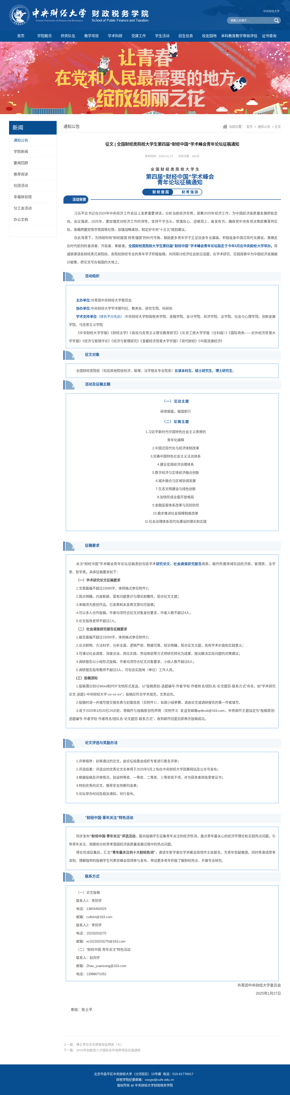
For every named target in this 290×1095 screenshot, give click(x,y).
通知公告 (21, 140)
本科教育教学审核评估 (239, 36)
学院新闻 (21, 152)
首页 (20, 36)
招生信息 (186, 36)
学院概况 (44, 36)
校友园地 (209, 36)
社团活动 (21, 186)
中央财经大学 (271, 11)
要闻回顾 (21, 163)
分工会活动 (23, 208)
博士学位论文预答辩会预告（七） (100, 1044)
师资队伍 (68, 36)
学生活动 (162, 36)
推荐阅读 (21, 174)
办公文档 (21, 219)
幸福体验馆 (23, 197)
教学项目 (91, 36)
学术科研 (115, 36)
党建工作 (138, 36)
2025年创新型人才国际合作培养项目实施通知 (108, 1050)
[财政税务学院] (80, 24)
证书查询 (269, 36)
